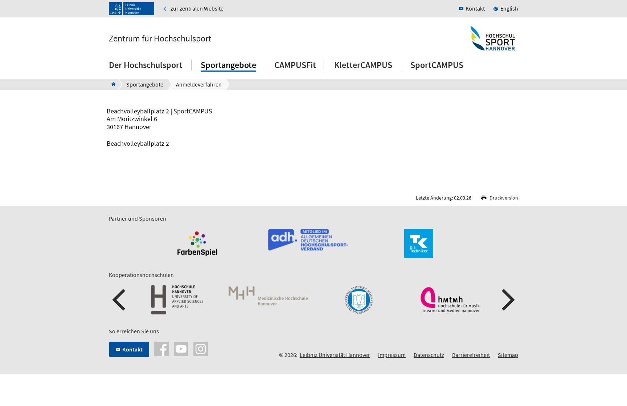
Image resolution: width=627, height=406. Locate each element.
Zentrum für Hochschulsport (160, 38)
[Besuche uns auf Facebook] (161, 348)
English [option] (509, 8)
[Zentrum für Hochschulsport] (111, 84)
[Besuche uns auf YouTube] (181, 348)
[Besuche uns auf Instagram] (200, 348)
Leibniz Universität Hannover (335, 354)
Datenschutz (429, 354)
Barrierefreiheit (471, 354)
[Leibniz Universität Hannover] (131, 8)
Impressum (392, 354)
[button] (120, 300)
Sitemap (508, 354)
